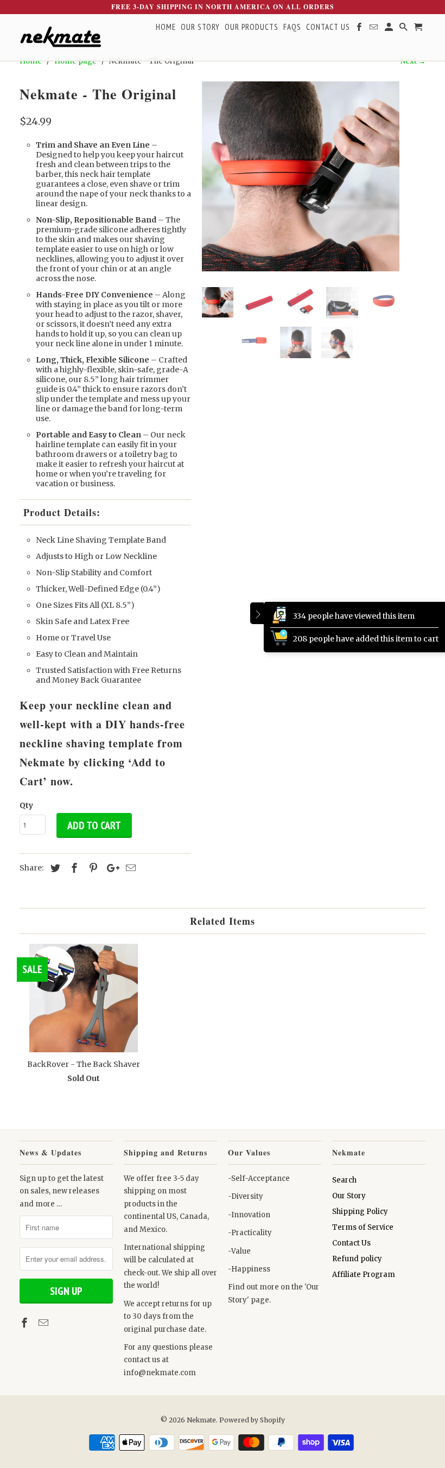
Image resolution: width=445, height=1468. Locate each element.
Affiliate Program (363, 1274)
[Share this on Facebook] (72, 868)
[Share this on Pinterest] (91, 868)
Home (166, 27)
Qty (26, 805)
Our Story (349, 1195)
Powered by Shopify (252, 1420)
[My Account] (390, 29)
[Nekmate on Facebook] (25, 1323)
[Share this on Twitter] (53, 868)
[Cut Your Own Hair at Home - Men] (300, 176)
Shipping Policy (360, 1211)
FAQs (292, 27)
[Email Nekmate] (44, 1323)
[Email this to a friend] (129, 868)
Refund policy (357, 1258)
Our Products (251, 27)
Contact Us (351, 1243)
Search (344, 1180)
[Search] (404, 29)
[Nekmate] (60, 37)
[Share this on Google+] (110, 868)
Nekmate (201, 1420)
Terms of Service (362, 1227)
